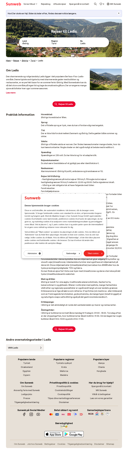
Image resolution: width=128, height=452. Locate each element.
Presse (26, 398)
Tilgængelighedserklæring (26, 402)
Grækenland (26, 367)
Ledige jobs (26, 394)
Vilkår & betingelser (101, 394)
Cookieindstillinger (64, 390)
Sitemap (110, 444)
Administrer (32, 253)
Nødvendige (71, 253)
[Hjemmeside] (13, 3)
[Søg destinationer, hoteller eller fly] (95, 3)
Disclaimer (64, 402)
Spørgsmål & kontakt (101, 386)
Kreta (64, 367)
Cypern (26, 375)
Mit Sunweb (101, 390)
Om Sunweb (26, 386)
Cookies (61, 444)
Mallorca (64, 371)
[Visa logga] (57, 415)
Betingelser (49, 444)
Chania (101, 367)
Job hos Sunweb (34, 444)
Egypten (26, 371)
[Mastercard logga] (51, 415)
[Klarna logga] (63, 415)
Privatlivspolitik (64, 386)
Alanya (101, 363)
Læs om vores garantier (101, 398)
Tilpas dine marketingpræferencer (64, 398)
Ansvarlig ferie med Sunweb (27, 390)
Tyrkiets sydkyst (64, 363)
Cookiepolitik (64, 394)
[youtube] (38, 415)
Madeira (64, 375)
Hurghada (101, 371)
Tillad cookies (93, 253)
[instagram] (31, 415)
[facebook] (24, 415)
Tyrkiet (26, 363)
